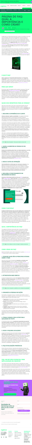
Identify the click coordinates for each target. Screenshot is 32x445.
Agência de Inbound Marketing (18, 436)
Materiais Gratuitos (9, 9)
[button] (25, 10)
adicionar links (24, 334)
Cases (8, 5)
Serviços (23, 5)
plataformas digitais (14, 263)
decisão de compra (17, 158)
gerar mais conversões (23, 367)
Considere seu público (19, 280)
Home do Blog (3, 9)
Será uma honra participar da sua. (27, 442)
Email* (18, 404)
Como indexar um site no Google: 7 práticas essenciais (17, 244)
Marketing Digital (9, 14)
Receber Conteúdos (24, 410)
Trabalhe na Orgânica (10, 436)
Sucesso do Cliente (3, 11)
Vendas (19, 9)
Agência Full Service (13, 5)
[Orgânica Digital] (3, 6)
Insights (28, 5)
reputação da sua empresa (13, 355)
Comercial (10, 432)
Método (19, 5)
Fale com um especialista (27, 8)
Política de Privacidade (20, 409)
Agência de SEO (17, 438)
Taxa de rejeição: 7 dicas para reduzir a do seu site (16, 142)
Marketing (15, 9)
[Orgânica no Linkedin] (1, 437)
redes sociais (25, 262)
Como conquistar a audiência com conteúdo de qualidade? (18, 288)
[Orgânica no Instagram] (3, 437)
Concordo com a (20, 407)
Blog (2, 14)
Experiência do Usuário (23, 82)
